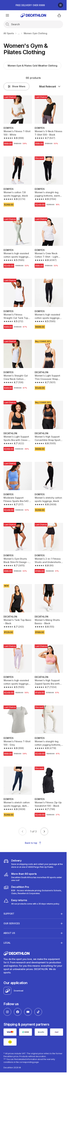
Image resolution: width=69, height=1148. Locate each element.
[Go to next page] (44, 831)
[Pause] (60, 5)
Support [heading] (9, 913)
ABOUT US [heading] (9, 933)
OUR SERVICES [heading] (12, 923)
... (19, 33)
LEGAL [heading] (7, 942)
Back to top (31, 843)
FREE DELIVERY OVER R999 (30, 5)
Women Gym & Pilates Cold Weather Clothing (32, 65)
